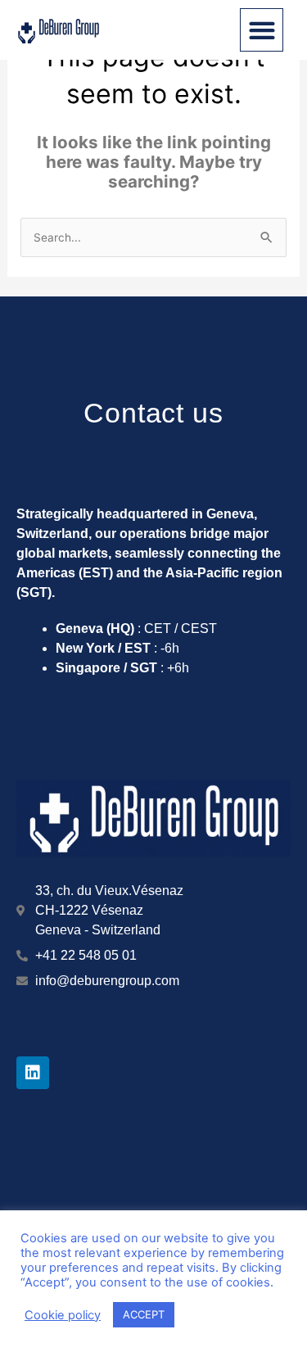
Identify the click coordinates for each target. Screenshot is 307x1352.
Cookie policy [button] (63, 1315)
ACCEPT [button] (144, 1314)
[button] (261, 30)
